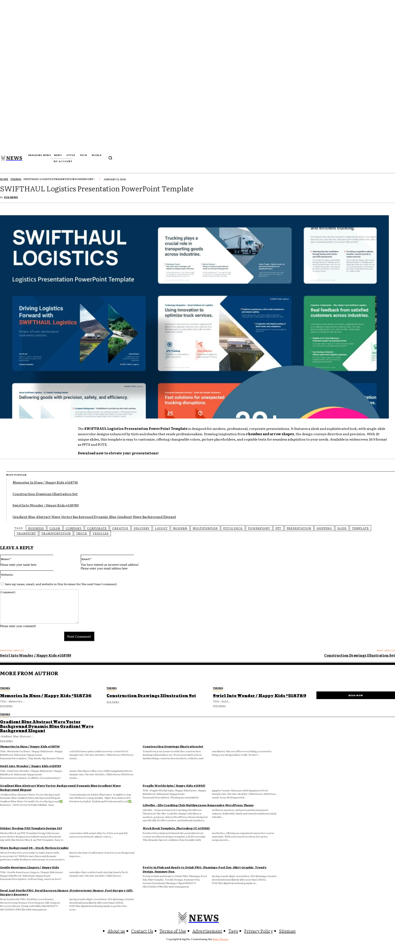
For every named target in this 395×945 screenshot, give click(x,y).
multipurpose (205, 528)
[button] (110, 158)
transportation (56, 533)
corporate (97, 528)
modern (180, 528)
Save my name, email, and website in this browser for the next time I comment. (61, 584)
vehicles (101, 533)
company (74, 528)
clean (54, 528)
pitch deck (233, 528)
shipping (324, 528)
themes (15, 179)
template (360, 528)
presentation (299, 528)
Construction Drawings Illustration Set (45, 493)
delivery (142, 528)
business (36, 528)
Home (4, 179)
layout (161, 528)
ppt (278, 528)
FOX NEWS (11, 197)
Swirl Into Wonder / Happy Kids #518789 (46, 505)
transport (26, 533)
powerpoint (259, 528)
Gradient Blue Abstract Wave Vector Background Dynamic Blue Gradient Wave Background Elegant (94, 516)
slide (342, 528)
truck (81, 533)
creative (120, 528)
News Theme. (221, 939)
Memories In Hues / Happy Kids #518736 (45, 482)
